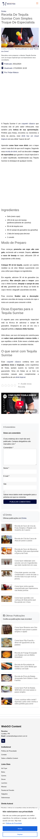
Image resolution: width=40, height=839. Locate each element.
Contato (4, 754)
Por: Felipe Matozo (11, 72)
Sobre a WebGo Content (9, 758)
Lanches (4, 783)
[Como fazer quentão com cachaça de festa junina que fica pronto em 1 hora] (6, 599)
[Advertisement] (20, 101)
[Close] (38, 809)
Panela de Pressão (7, 790)
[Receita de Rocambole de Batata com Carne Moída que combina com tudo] (6, 666)
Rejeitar (20, 834)
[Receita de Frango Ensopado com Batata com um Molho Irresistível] (6, 654)
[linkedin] (3, 741)
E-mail (6, 476)
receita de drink (11, 151)
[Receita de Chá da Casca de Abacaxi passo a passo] (6, 539)
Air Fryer (4, 768)
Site (4, 484)
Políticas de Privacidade (14, 823)
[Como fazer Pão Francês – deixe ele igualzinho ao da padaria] (6, 642)
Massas (4, 786)
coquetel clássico (28, 124)
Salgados (4, 794)
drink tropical (20, 377)
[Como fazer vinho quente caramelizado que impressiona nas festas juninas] (6, 587)
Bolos (3, 772)
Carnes (3, 775)
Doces (3, 779)
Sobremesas (5, 797)
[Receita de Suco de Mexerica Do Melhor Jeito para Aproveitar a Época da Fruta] (6, 551)
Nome (6, 468)
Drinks (3, 11)
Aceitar (20, 828)
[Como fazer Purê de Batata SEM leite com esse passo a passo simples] (6, 689)
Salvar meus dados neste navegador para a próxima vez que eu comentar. (19, 496)
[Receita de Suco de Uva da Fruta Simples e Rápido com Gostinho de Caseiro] (6, 527)
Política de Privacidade (9, 751)
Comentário (8, 448)
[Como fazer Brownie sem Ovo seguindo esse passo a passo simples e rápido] (6, 629)
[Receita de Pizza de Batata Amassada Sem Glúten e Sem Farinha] (6, 678)
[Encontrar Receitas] (9, 4)
